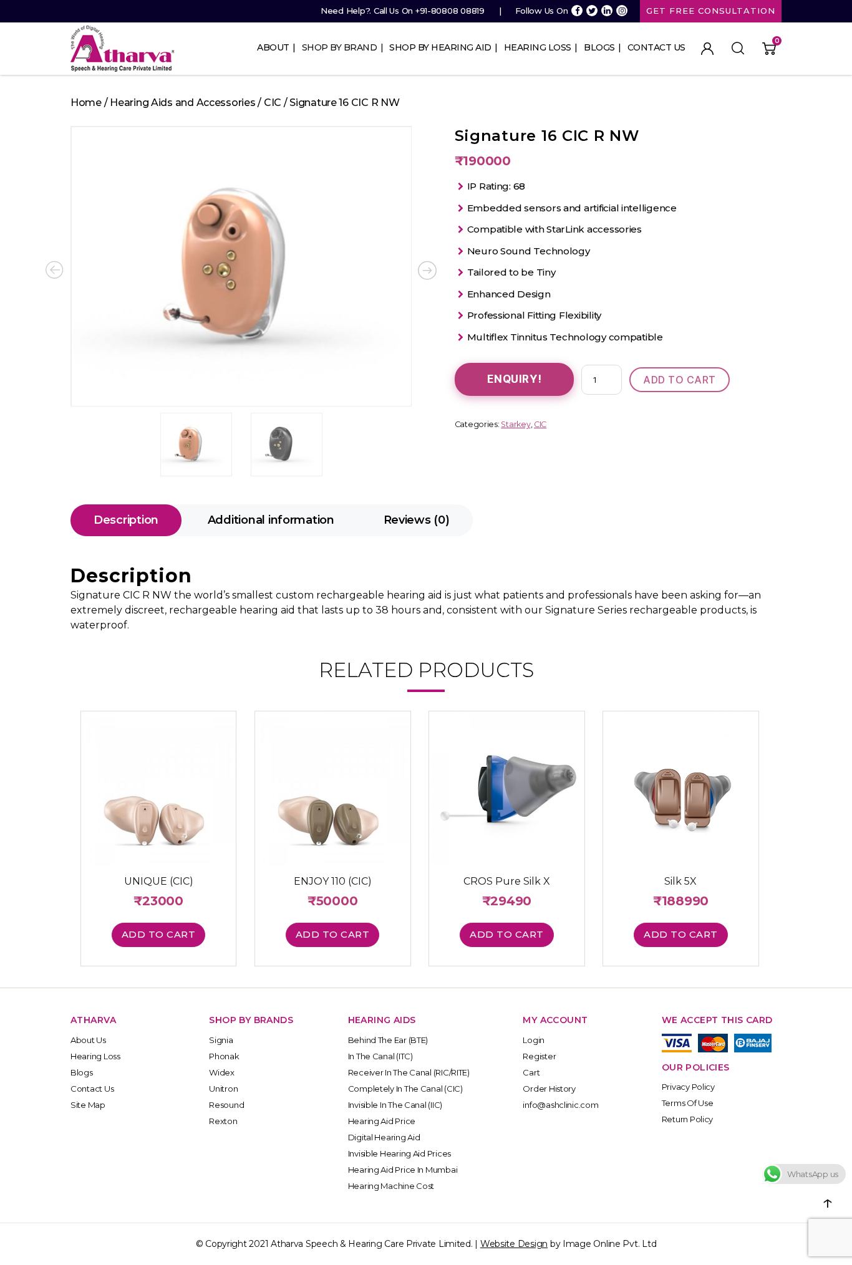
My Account (707, 48)
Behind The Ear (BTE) (388, 1040)
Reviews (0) (417, 520)
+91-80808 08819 (450, 11)
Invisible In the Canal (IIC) (395, 1105)
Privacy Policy (688, 1087)
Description (126, 520)
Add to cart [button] (159, 934)
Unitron (223, 1089)
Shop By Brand (339, 47)
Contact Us (656, 47)
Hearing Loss (537, 47)
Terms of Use (688, 1103)
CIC (272, 102)
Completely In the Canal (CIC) (405, 1089)
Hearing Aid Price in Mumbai (403, 1170)
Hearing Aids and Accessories (182, 102)
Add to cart (679, 379)
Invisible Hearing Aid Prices (399, 1153)
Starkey (515, 424)
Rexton (223, 1121)
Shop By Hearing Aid (440, 47)
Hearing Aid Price (381, 1121)
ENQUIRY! (514, 379)
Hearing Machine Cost (391, 1186)
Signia (221, 1040)
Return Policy (688, 1119)
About (273, 47)
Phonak (224, 1056)
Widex (222, 1072)
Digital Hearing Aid (384, 1137)
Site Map (87, 1105)
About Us (88, 1040)
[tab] (126, 520)
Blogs (599, 47)
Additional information (271, 520)
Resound (226, 1105)
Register (539, 1056)
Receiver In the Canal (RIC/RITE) (409, 1072)
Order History (549, 1089)
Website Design (514, 1243)
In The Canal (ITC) (380, 1056)
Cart (531, 1072)
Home (86, 102)
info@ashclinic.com (560, 1105)
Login (534, 1040)
